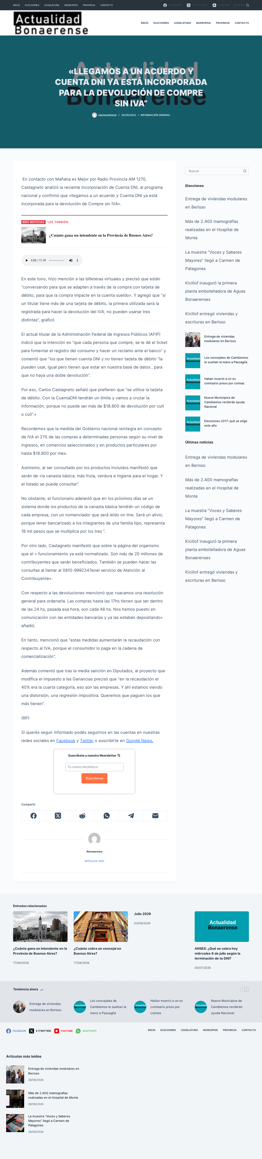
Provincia (89, 5)
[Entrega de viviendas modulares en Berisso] (192, 339)
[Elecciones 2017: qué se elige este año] (192, 424)
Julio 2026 (142, 914)
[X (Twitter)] (58, 816)
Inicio (16, 5)
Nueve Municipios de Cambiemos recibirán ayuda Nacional (224, 402)
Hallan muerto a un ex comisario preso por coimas (166, 1007)
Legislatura (51, 5)
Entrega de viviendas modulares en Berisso (45, 1007)
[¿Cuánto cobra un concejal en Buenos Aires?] (101, 926)
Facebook (65, 740)
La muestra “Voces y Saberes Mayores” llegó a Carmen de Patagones (213, 260)
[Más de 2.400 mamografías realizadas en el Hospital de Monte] (15, 1099)
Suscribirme (94, 778)
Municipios (71, 5)
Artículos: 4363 (94, 861)
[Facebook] (33, 816)
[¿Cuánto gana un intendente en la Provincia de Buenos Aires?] (40, 926)
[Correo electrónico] (155, 816)
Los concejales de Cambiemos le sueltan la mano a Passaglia (108, 1007)
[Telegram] (131, 816)
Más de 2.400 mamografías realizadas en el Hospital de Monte (212, 229)
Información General (155, 115)
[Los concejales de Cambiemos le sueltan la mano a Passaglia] (192, 360)
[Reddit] (82, 816)
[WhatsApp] (107, 816)
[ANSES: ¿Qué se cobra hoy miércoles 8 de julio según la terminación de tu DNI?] (222, 926)
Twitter (87, 740)
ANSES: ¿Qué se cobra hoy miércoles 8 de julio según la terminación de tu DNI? (217, 953)
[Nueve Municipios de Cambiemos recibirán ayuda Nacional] (192, 402)
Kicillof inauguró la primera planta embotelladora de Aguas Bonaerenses (215, 291)
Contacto (106, 5)
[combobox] (213, 171)
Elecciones (32, 5)
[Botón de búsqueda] (244, 171)
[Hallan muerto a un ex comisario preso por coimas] (192, 381)
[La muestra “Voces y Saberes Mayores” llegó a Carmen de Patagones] (15, 1123)
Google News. (139, 740)
